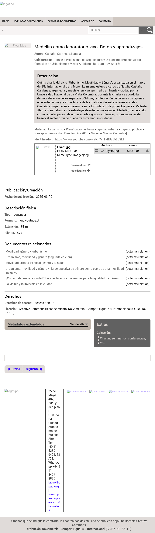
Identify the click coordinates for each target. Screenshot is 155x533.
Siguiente (32, 369)
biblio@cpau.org (54, 484)
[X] (97, 392)
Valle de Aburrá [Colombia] (109, 133)
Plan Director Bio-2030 (72, 133)
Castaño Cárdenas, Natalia (63, 54)
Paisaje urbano (44, 133)
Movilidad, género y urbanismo (26, 251)
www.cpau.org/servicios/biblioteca (54, 502)
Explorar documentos (62, 21)
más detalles (78, 170)
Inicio (5, 21)
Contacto (105, 21)
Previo (16, 369)
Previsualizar (78, 165)
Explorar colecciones (28, 21)
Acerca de (87, 21)
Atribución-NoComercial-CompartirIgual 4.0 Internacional (66, 529)
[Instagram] (118, 392)
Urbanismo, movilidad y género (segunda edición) (38, 257)
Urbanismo (55, 129)
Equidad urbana (107, 129)
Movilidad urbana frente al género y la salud (34, 263)
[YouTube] (140, 392)
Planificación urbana (80, 129)
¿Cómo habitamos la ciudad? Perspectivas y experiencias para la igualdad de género (62, 278)
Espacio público (131, 129)
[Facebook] (76, 392)
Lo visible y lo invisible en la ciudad (28, 284)
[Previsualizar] (113, 151)
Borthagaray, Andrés (106, 64)
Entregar (149, 30)
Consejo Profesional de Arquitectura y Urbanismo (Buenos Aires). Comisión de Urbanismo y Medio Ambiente (88, 62)
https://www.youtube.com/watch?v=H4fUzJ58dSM (89, 139)
